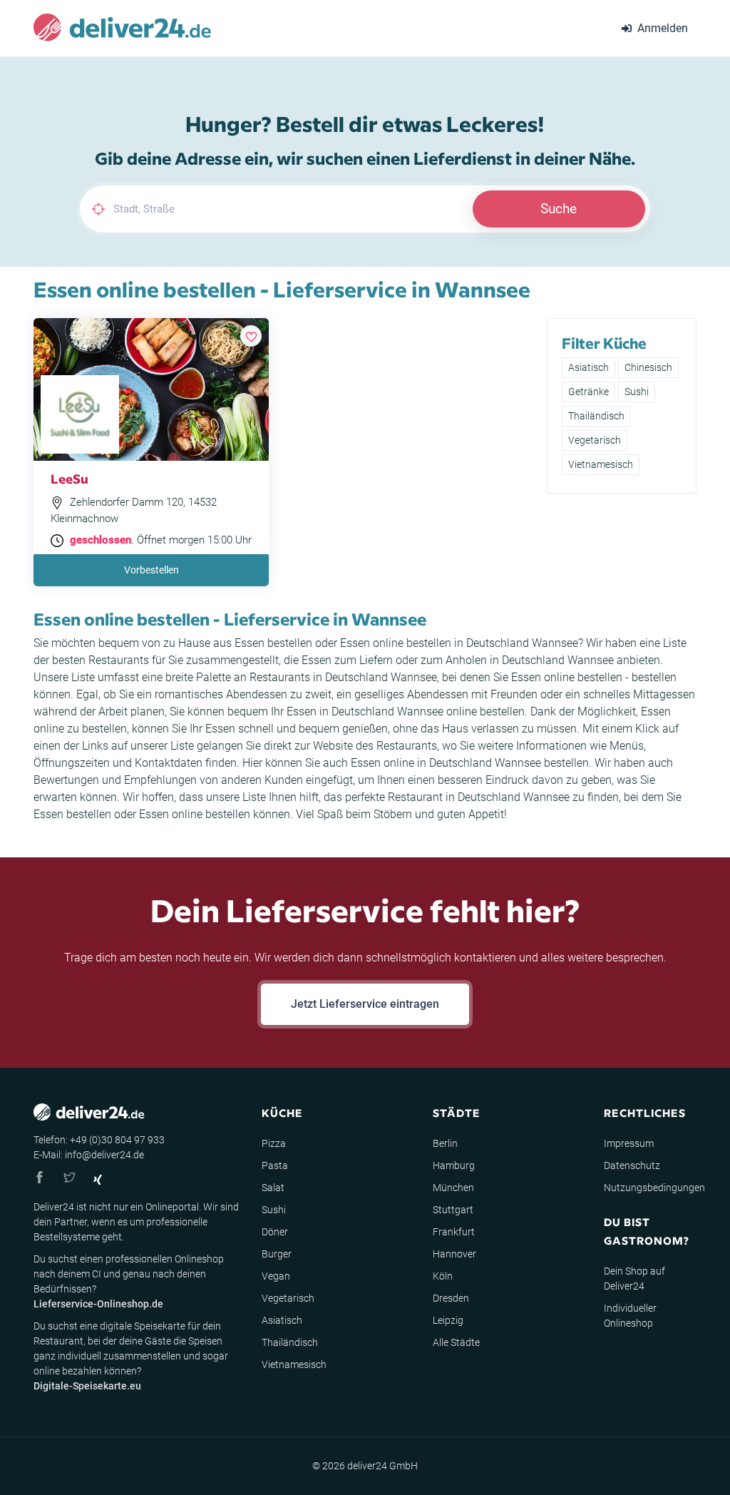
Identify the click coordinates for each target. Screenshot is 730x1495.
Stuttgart (453, 1209)
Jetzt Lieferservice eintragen (365, 1004)
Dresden (451, 1298)
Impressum (629, 1143)
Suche (558, 208)
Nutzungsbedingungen (654, 1187)
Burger (277, 1254)
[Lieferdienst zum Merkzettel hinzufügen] (251, 336)
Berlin (445, 1143)
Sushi (636, 391)
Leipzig (448, 1320)
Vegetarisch (594, 440)
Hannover (454, 1254)
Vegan (276, 1276)
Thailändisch (596, 416)
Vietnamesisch (600, 464)
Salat (273, 1187)
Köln (443, 1276)
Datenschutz (632, 1165)
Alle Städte (456, 1342)
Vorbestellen (151, 570)
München (453, 1187)
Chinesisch (648, 367)
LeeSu (69, 478)
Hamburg (454, 1165)
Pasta (275, 1165)
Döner (275, 1232)
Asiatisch (588, 367)
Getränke (588, 391)
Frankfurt (454, 1232)
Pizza (274, 1143)
